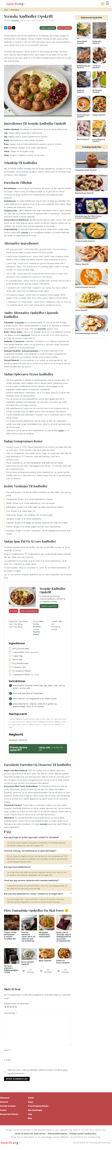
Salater (31, 1098)
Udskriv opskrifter (48, 28)
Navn (7, 1050)
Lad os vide (44, 747)
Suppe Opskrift (99, 115)
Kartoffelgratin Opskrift (99, 140)
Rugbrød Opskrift (80, 91)
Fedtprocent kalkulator (83, 1133)
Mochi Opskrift (83, 139)
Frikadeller (20, 322)
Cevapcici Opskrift (97, 67)
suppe (61, 430)
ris (39, 888)
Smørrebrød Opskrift (82, 42)
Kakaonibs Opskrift (97, 42)
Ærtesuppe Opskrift (97, 91)
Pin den (13, 611)
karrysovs (25, 335)
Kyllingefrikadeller (30, 351)
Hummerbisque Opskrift (83, 116)
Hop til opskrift (64, 28)
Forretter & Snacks (8, 1106)
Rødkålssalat (10, 201)
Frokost (3, 1110)
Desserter (4, 1102)
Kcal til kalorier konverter (30, 1133)
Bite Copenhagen (35, 1110)
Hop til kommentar (29, 611)
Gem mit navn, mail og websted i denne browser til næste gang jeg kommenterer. (37, 1072)
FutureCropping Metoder (38, 1106)
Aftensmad (15, 10)
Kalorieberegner (57, 1133)
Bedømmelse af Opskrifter (16, 1003)
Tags (30, 1114)
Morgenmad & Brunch (9, 1114)
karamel (43, 824)
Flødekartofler (10, 210)
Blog (30, 1118)
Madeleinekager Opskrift (83, 67)
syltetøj (24, 232)
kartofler (42, 329)
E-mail (7, 1060)
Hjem (6, 10)
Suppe (30, 1102)
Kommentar (10, 1013)
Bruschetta (9, 786)
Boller (19, 332)
